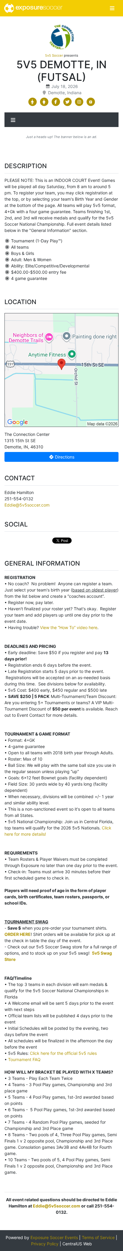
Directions (64, 456)
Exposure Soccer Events (54, 1237)
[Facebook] (55, 102)
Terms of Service (98, 1237)
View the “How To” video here (68, 627)
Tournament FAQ (24, 1059)
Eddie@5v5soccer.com (27, 504)
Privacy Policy (45, 1243)
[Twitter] (67, 102)
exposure (38, 7)
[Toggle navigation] (112, 8)
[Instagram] (79, 102)
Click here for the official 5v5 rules (63, 1053)
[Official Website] (90, 102)
